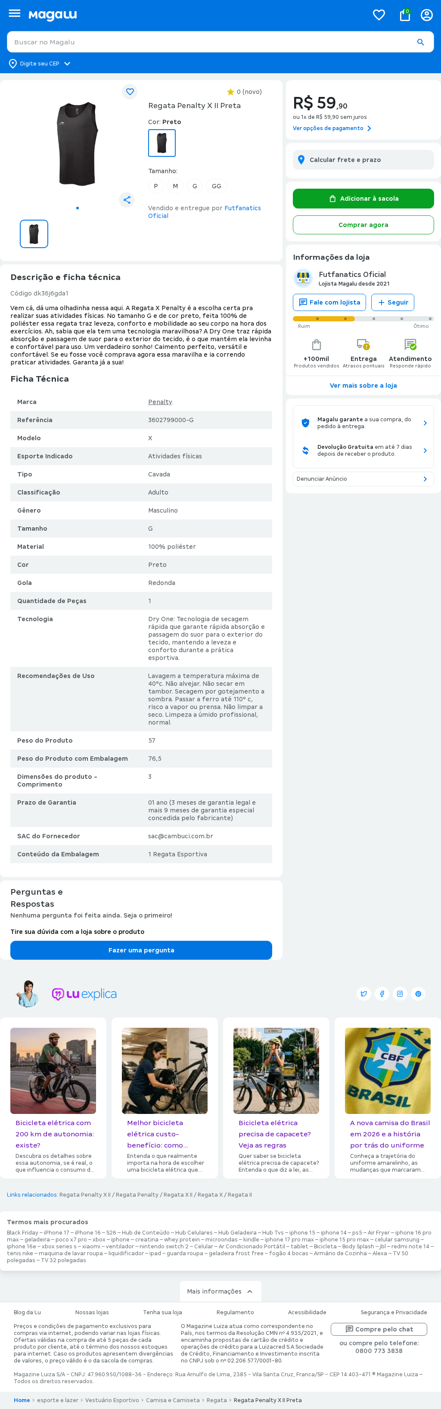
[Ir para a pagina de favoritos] (379, 14)
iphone (120, 1240)
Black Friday (22, 1233)
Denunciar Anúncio (322, 479)
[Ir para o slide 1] (77, 208)
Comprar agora (363, 224)
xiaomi (91, 1247)
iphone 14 (334, 1233)
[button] (420, 42)
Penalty (160, 401)
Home (22, 1400)
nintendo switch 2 (164, 1247)
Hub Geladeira (237, 1233)
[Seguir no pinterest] (418, 994)
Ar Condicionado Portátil (252, 1247)
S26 (111, 1233)
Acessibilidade (307, 1312)
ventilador (120, 1247)
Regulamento (235, 1312)
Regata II (240, 1195)
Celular (203, 1247)
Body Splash (358, 1247)
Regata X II (178, 1195)
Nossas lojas (92, 1312)
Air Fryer (379, 1233)
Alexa (380, 1253)
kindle (251, 1240)
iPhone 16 (88, 1233)
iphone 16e (21, 1247)
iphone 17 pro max (289, 1240)
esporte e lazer (57, 1400)
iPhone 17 (56, 1233)
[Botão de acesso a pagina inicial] (195, 14)
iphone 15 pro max (344, 1240)
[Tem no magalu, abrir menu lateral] (14, 13)
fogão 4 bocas (288, 1253)
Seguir (398, 302)
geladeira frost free (236, 1253)
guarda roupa (185, 1253)
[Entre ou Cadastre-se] (426, 14)
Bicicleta (325, 1247)
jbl (383, 1247)
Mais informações (214, 1291)
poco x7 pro (71, 1240)
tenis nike (20, 1253)
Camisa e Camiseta (173, 1400)
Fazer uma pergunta (141, 950)
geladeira (37, 1240)
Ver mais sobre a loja (363, 385)
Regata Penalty (137, 1195)
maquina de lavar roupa (71, 1253)
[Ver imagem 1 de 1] (77, 144)
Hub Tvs (273, 1233)
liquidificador (126, 1253)
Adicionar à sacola (369, 198)
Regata (217, 1400)
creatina (146, 1240)
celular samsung (397, 1240)
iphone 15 (302, 1233)
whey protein (182, 1240)
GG (216, 186)
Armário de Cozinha (340, 1253)
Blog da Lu (27, 1312)
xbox (99, 1240)
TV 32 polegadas (63, 1260)
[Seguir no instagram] (400, 994)
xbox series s (59, 1247)
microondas (221, 1240)
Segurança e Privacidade (394, 1312)
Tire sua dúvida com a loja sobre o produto (77, 931)
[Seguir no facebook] (382, 994)
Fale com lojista (335, 302)
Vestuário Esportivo (112, 1400)
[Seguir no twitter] (364, 994)
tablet (299, 1247)
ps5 (357, 1233)
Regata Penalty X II (85, 1195)
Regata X (210, 1195)
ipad (155, 1253)
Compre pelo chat (384, 1329)
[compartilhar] (126, 200)
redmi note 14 (410, 1247)
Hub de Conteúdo (146, 1233)
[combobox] (220, 42)
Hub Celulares (194, 1233)
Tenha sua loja (162, 1312)
